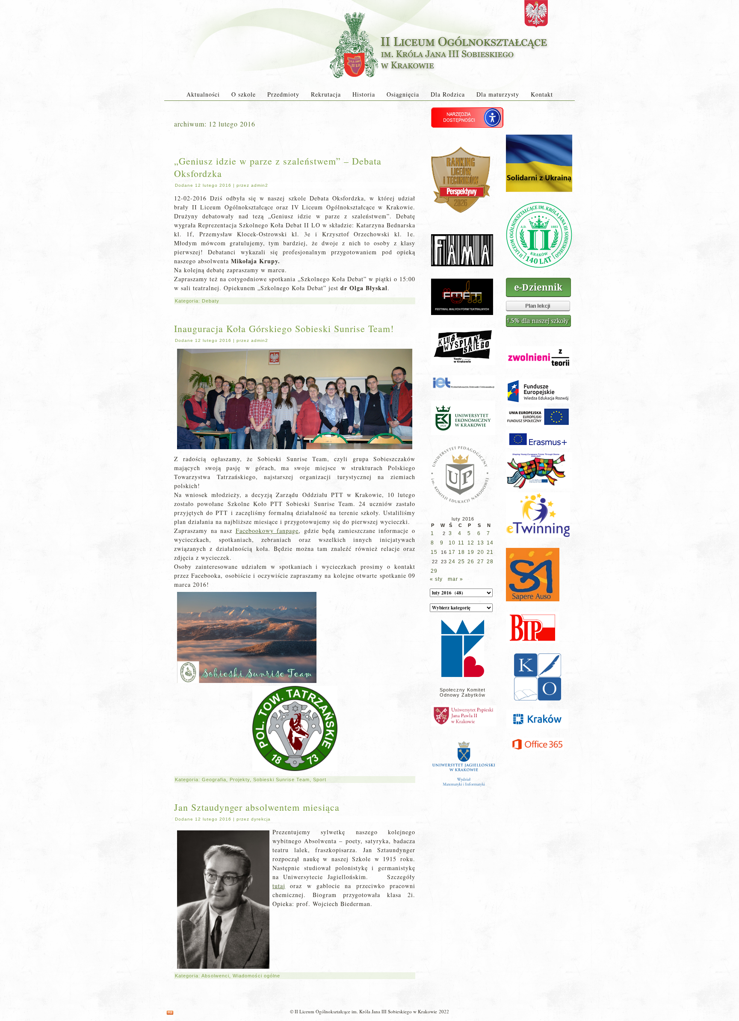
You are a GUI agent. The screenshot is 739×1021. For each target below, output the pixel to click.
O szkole (243, 94)
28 (490, 562)
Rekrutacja (326, 94)
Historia (363, 94)
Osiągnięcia (403, 94)
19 (470, 552)
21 (490, 552)
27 (480, 562)
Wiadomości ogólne (256, 975)
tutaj (278, 886)
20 (480, 552)
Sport (319, 779)
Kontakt (542, 94)
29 (434, 571)
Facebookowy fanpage (267, 531)
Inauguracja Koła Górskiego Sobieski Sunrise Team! (284, 328)
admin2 (259, 185)
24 (452, 562)
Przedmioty (283, 94)
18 (461, 552)
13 (480, 543)
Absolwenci (215, 975)
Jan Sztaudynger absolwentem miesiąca (257, 807)
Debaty (210, 300)
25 (461, 562)
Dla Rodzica (448, 94)
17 (452, 552)
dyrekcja (261, 819)
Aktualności (203, 94)
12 (470, 543)
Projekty (240, 779)
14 (490, 543)
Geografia (214, 779)
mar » (455, 579)
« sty (436, 579)
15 (434, 552)
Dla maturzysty (497, 94)
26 (470, 562)
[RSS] (170, 1013)
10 (452, 543)
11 (461, 543)
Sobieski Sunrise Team (281, 779)
